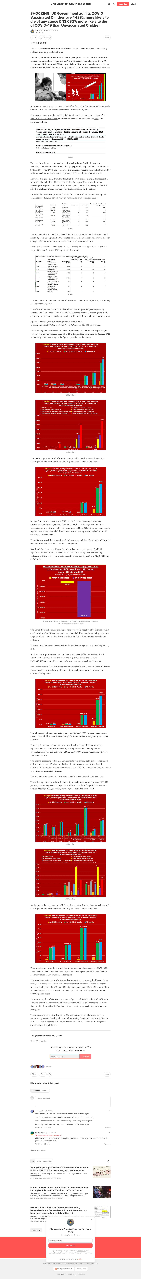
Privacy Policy (87, 1253)
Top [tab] (33, 1161)
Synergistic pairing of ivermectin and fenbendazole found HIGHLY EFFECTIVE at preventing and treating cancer (59, 1169)
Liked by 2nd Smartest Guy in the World (49, 1135)
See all (35, 1230)
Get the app (81, 1269)
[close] (91, 1219)
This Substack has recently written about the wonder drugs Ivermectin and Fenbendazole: (58, 1174)
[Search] (109, 4)
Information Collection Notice (70, 1253)
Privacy (75, 1263)
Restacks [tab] (45, 1090)
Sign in (134, 4)
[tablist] (39, 1090)
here (96, 118)
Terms (82, 1263)
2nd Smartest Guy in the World (47, 30)
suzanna (38, 1111)
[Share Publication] (114, 4)
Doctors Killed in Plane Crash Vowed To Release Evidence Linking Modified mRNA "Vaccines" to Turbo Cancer (59, 1189)
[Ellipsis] (109, 1110)
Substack (59, 1274)
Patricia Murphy (41, 1132)
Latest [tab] (38, 1161)
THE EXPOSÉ (39, 43)
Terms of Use (81, 1251)
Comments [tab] (36, 1090)
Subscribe (123, 4)
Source (70, 157)
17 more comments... (37, 1150)
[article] (70, 1174)
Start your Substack (64, 1269)
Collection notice (91, 1263)
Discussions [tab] (47, 1161)
